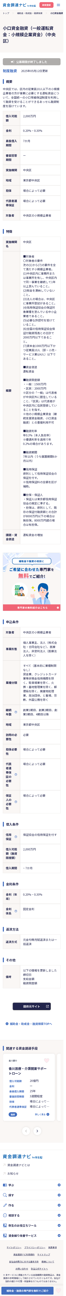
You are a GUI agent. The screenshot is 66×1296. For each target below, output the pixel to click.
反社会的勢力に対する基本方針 (24, 1261)
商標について (48, 1261)
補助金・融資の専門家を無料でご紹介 (27, 1290)
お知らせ (13, 1173)
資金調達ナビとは (18, 1165)
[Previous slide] (26, 1131)
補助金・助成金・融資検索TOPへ (31, 1024)
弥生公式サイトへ (39, 1268)
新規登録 (46, 4)
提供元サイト (31, 1006)
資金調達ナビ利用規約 (23, 1254)
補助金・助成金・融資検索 (29, 13)
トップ (6, 13)
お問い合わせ (21, 1268)
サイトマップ (43, 1254)
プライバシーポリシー (34, 1247)
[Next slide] (37, 1131)
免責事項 (52, 1247)
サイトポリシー (14, 1247)
